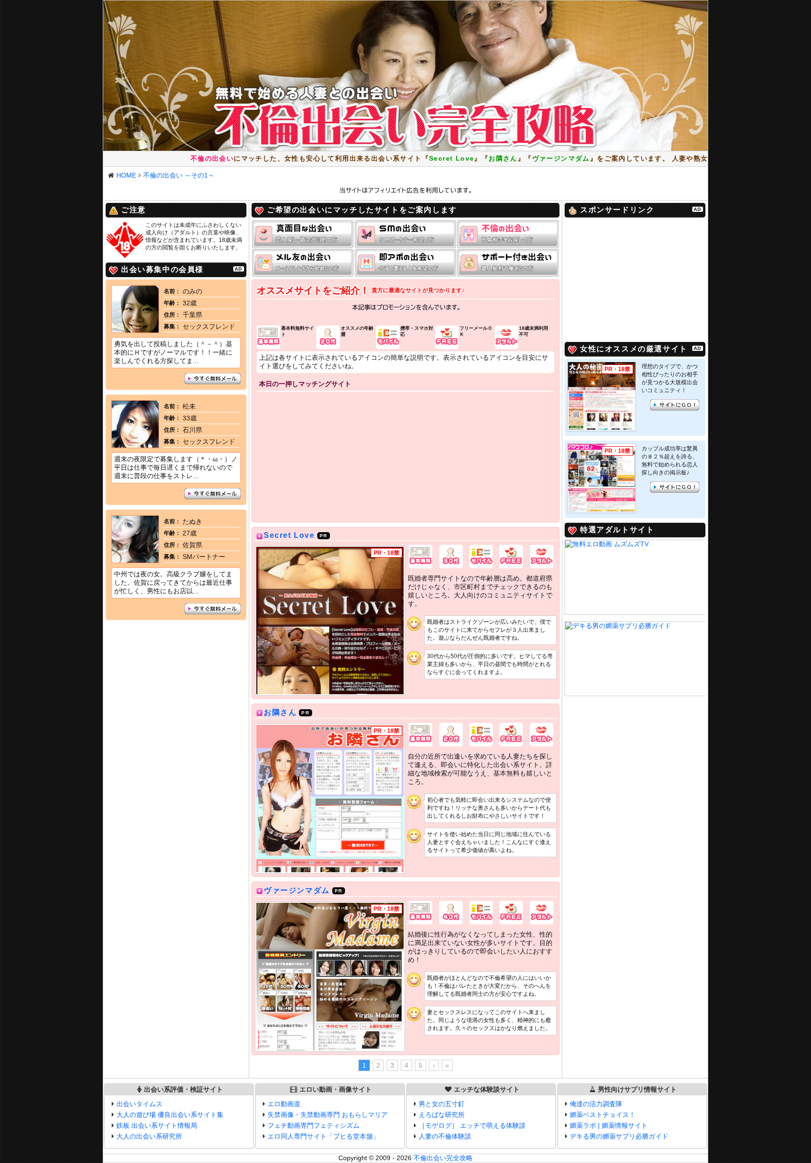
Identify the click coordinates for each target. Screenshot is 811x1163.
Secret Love (289, 535)
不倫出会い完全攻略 (443, 1158)
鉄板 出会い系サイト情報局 (156, 1125)
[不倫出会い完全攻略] (405, 75)
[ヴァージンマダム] (330, 976)
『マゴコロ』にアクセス (674, 487)
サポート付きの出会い (508, 263)
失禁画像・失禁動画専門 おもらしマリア (328, 1114)
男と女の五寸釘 (442, 1104)
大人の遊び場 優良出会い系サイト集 (169, 1114)
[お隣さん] (330, 798)
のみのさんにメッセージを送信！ (212, 378)
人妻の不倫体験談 (445, 1136)
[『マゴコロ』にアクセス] (601, 478)
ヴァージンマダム (297, 890)
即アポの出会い (405, 263)
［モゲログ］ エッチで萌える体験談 (472, 1125)
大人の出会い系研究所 (149, 1136)
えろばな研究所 (442, 1114)
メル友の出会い (302, 263)
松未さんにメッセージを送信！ (212, 493)
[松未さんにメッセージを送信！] (135, 445)
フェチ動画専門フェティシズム (314, 1125)
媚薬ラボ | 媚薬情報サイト (609, 1125)
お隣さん (280, 712)
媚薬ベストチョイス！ (602, 1114)
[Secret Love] (330, 620)
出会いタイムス (139, 1104)
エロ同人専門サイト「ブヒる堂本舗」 (323, 1136)
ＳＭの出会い (405, 234)
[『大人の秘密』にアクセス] (601, 396)
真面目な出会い (302, 234)
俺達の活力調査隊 (596, 1104)
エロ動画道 (284, 1104)
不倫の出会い (508, 234)
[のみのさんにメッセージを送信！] (135, 330)
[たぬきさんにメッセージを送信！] (135, 560)
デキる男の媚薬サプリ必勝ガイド (619, 1136)
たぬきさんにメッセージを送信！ (212, 608)
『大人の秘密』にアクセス (674, 405)
